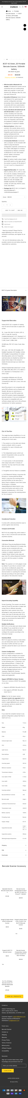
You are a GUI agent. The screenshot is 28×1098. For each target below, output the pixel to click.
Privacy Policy (6, 1040)
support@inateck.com (19, 1016)
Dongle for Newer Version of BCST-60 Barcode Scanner (7, 921)
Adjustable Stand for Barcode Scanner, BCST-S (7, 890)
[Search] (20, 6)
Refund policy (6, 1045)
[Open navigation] (2, 6)
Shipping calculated (10, 77)
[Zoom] (25, 25)
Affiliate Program (6, 1048)
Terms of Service (6, 1042)
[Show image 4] (11, 59)
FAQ (3, 850)
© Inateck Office (14, 1081)
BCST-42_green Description (9, 290)
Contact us (5, 1032)
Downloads (5, 855)
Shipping (4, 845)
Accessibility (5, 1051)
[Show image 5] (13, 59)
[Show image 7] (16, 59)
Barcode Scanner (6, 1029)
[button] (14, 215)
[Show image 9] (19, 59)
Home (9, 11)
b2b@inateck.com (14, 1020)
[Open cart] (22, 7)
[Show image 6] (14, 59)
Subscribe (8, 1070)
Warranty (4, 1037)
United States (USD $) (13, 1078)
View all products (14, 996)
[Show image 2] (8, 59)
